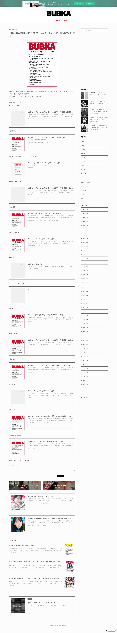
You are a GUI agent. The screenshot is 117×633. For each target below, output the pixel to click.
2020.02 (84, 279)
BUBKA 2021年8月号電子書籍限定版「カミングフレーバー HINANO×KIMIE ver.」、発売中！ (36, 562)
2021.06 (84, 213)
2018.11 (84, 340)
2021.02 (84, 230)
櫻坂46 (83, 170)
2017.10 (84, 393)
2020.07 (84, 258)
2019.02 (84, 328)
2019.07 (84, 307)
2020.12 (84, 238)
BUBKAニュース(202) (13, 465)
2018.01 (84, 381)
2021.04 (84, 221)
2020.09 (84, 250)
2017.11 (84, 389)
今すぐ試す (79, 3)
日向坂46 (83, 174)
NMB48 (83, 149)
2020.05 (84, 266)
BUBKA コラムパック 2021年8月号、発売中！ (22, 545)
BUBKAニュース (85, 194)
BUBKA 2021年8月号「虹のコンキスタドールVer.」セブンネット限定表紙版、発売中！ (34, 578)
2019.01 (84, 332)
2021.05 (84, 217)
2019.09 (84, 299)
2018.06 (84, 360)
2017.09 (84, 397)
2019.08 (84, 303)
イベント (83, 198)
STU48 (83, 161)
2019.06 (84, 311)
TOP (51, 21)
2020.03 (84, 274)
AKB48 (58, 21)
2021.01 (84, 234)
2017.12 (84, 385)
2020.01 (84, 283)
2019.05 (84, 315)
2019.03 (84, 323)
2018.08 (84, 352)
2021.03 (84, 226)
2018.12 (84, 336)
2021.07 (84, 209)
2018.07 (84, 356)
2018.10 (84, 344)
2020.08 (84, 254)
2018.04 (84, 368)
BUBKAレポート (85, 190)
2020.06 (84, 262)
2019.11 (84, 291)
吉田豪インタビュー (86, 182)
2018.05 (84, 364)
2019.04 (84, 319)
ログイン (90, 3)
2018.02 (84, 376)
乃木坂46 (83, 165)
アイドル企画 (84, 186)
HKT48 (83, 153)
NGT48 (83, 157)
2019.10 (84, 295)
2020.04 (84, 270)
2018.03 (84, 372)
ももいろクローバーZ (86, 178)
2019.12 (84, 287)
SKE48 (65, 21)
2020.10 (84, 246)
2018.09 (84, 348)
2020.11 (84, 242)
